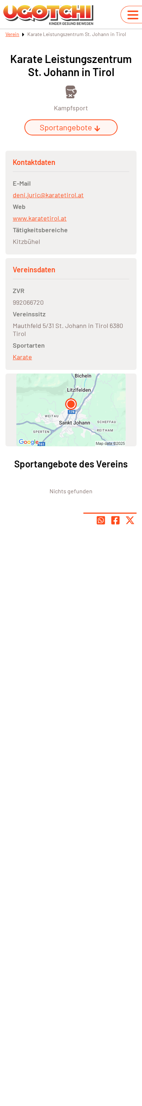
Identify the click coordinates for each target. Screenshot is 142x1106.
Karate (22, 357)
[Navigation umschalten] (133, 15)
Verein (12, 34)
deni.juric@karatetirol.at (48, 195)
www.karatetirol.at (40, 218)
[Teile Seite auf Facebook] (115, 520)
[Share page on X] (130, 520)
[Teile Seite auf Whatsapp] (100, 520)
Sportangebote (66, 127)
